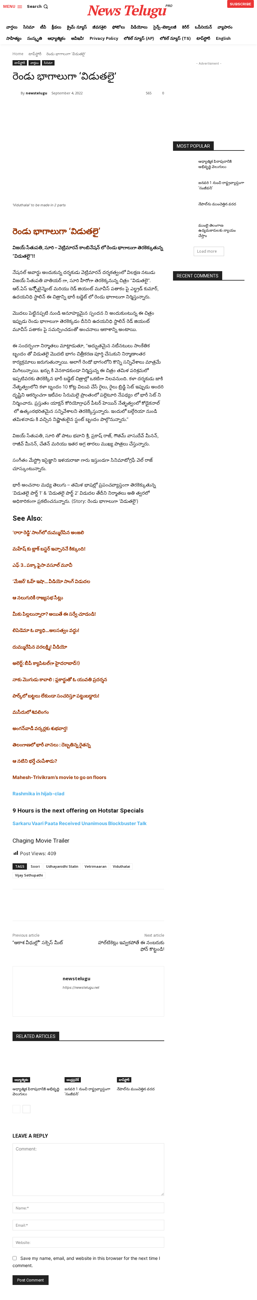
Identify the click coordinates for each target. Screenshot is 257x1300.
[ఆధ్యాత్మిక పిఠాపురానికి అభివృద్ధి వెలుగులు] (36, 1065)
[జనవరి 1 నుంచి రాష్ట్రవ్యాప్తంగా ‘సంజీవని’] (88, 1065)
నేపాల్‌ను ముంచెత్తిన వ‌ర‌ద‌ (136, 1089)
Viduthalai (121, 866)
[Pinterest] (86, 109)
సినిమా (48, 63)
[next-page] (26, 1109)
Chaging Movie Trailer (41, 840)
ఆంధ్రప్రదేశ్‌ (72, 1079)
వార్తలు (34, 63)
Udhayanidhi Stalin (62, 866)
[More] (115, 109)
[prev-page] (16, 1109)
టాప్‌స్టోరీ (35, 53)
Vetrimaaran (96, 866)
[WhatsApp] (101, 109)
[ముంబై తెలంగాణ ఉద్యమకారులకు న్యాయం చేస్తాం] (183, 230)
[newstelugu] (17, 93)
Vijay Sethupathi (29, 875)
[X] (72, 109)
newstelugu (36, 93)
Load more (207, 251)
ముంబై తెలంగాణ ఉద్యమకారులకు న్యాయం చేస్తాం (217, 230)
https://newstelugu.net (81, 987)
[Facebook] (57, 109)
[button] (38, 6)
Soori (35, 866)
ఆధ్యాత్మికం (21, 1079)
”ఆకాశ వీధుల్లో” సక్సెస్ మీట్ (38, 942)
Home (18, 53)
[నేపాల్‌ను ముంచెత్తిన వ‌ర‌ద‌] (140, 1065)
